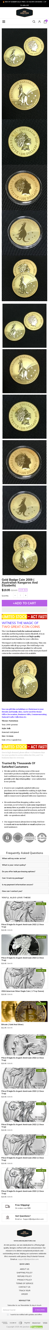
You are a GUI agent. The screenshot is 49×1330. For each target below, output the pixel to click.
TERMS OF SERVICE (24, 1283)
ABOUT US (24, 1269)
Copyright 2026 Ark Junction (17, 1327)
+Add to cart (24, 603)
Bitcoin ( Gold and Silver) (12, 1024)
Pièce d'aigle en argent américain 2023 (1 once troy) (22, 959)
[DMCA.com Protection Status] (36, 1327)
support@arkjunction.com (28, 1259)
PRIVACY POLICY (24, 1280)
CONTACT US (24, 1287)
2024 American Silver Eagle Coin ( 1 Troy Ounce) (22, 991)
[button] (24, 609)
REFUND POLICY (24, 1276)
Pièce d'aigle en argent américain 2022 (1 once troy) (22, 925)
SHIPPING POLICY (24, 1273)
